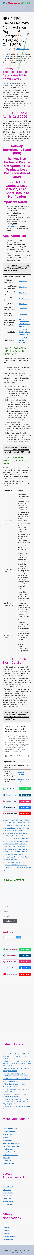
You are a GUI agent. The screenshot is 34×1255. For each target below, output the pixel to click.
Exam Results (8, 1193)
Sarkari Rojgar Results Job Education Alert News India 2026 (16, 827)
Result (17, 825)
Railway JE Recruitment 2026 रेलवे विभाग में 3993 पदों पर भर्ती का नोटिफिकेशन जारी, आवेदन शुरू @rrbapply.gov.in (17, 1102)
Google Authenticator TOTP (14, 862)
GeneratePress (17, 1252)
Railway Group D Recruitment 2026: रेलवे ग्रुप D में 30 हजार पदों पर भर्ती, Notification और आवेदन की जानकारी (17, 1063)
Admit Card (7, 56)
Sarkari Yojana (12, 830)
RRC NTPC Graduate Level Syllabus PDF (24, 332)
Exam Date (11, 226)
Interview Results (9, 1204)
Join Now (25, 789)
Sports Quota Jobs (9, 1152)
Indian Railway (8, 83)
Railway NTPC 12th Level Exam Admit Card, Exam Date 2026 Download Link (17, 867)
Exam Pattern (7, 1233)
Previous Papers (9, 1239)
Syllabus (21, 830)
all (20, 105)
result (8, 680)
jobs (28, 680)
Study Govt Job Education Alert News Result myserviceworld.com (16, 857)
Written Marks (8, 1201)
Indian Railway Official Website (24, 340)
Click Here (23, 281)
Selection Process (9, 1236)
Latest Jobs (10, 825)
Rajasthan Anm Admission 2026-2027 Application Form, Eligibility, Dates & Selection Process (16, 1056)
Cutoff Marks (7, 1199)
